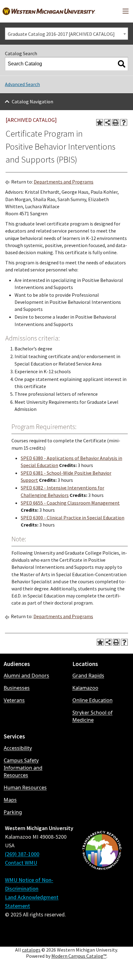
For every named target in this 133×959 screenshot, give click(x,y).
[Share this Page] (107, 122)
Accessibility (18, 748)
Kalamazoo (85, 687)
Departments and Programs (63, 182)
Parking (13, 812)
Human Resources (25, 787)
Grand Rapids (88, 675)
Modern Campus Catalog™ (78, 956)
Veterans (14, 700)
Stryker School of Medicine (92, 716)
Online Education (92, 700)
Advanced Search (22, 84)
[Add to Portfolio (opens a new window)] (99, 122)
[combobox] (66, 33)
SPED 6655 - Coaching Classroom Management (70, 503)
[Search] (121, 64)
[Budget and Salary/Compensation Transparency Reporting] (102, 883)
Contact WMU (21, 862)
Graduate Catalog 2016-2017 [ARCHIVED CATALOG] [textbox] (61, 34)
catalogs (31, 950)
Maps (10, 799)
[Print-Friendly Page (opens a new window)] (115, 122)
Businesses (17, 687)
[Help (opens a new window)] (123, 122)
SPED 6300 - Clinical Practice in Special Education (72, 518)
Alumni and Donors (26, 675)
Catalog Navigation (32, 101)
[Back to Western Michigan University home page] (48, 11)
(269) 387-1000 (22, 854)
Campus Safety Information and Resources (23, 768)
